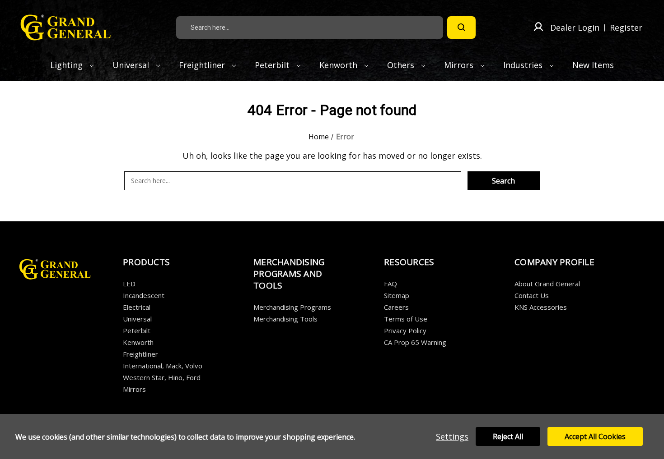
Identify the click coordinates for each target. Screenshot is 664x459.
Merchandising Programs (292, 307)
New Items (593, 65)
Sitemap (396, 295)
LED (129, 283)
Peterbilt (273, 65)
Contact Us (531, 295)
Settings (452, 436)
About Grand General (547, 283)
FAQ (390, 283)
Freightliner (203, 65)
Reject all (508, 436)
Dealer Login (574, 27)
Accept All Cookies (595, 436)
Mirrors (460, 65)
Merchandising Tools (285, 318)
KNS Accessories (540, 307)
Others (401, 65)
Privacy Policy (405, 330)
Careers (396, 307)
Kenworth (339, 65)
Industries (524, 65)
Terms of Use (405, 318)
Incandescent (143, 295)
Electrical (136, 307)
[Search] (461, 27)
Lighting (67, 65)
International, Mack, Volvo (162, 365)
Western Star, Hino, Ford (162, 377)
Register (626, 27)
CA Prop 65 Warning (415, 342)
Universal (131, 65)
